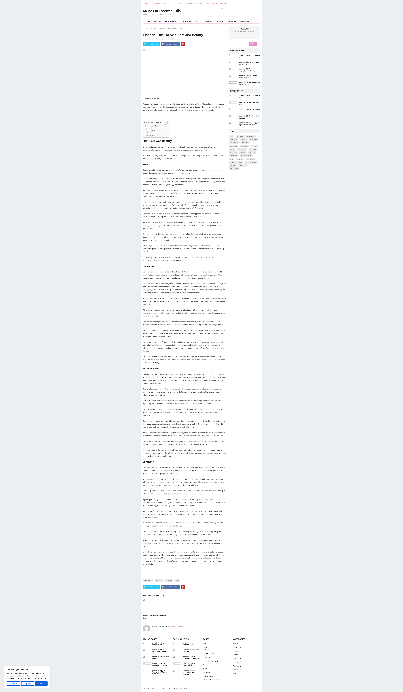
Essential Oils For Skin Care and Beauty (191, 651)
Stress (147, 21)
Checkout (206, 647)
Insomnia (232, 21)
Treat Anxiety (234, 169)
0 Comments (171, 39)
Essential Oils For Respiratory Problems (246, 70)
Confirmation (209, 650)
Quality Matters (246, 156)
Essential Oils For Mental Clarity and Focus (247, 77)
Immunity (208, 21)
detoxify (243, 139)
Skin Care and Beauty (152, 126)
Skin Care (157, 21)
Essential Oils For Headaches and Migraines (189, 672)
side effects (250, 159)
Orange (242, 152)
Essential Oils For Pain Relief (249, 109)
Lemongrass (242, 149)
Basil (231, 136)
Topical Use (242, 165)
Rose (150, 128)
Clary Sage (233, 139)
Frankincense (153, 133)
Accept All (41, 684)
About (166, 4)
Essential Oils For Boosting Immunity (159, 664)
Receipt (207, 657)
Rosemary (240, 159)
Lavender (152, 135)
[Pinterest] (183, 44)
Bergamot (240, 136)
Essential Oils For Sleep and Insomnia (159, 651)
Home (147, 28)
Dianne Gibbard (148, 39)
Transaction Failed (211, 661)
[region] (27, 677)
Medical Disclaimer (194, 4)
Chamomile (250, 136)
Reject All (27, 684)
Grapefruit (233, 146)
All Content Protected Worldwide (177, 688)
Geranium (152, 131)
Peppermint (233, 156)
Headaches (186, 21)
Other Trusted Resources (216, 4)
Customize (13, 684)
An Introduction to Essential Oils (154, 616)
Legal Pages (178, 4)
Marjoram (253, 149)
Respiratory (245, 21)
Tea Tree (232, 165)
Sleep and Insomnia (236, 162)
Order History (209, 654)
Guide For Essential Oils (162, 10)
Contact (156, 4)
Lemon (232, 149)
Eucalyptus (253, 139)
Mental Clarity (171, 21)
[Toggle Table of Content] (164, 123)
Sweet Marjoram (251, 162)
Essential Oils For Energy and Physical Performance (249, 124)
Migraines (233, 152)
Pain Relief (220, 21)
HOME (147, 4)
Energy (197, 21)
